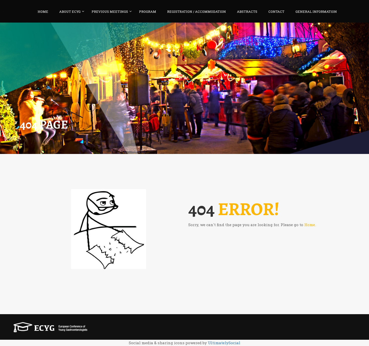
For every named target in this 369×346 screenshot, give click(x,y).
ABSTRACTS (247, 11)
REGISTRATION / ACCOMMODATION (196, 11)
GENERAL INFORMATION (316, 11)
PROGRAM (147, 11)
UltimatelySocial (224, 342)
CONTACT (276, 11)
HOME (43, 11)
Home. (310, 224)
